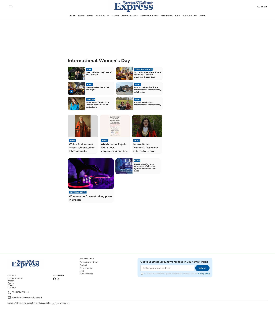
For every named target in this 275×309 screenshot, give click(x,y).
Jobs (82, 270)
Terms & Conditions (89, 262)
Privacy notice (204, 273)
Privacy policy (86, 268)
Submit (202, 268)
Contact (83, 265)
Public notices (86, 273)
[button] (10, 6)
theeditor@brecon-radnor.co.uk (27, 297)
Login (264, 7)
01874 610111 (22, 292)
